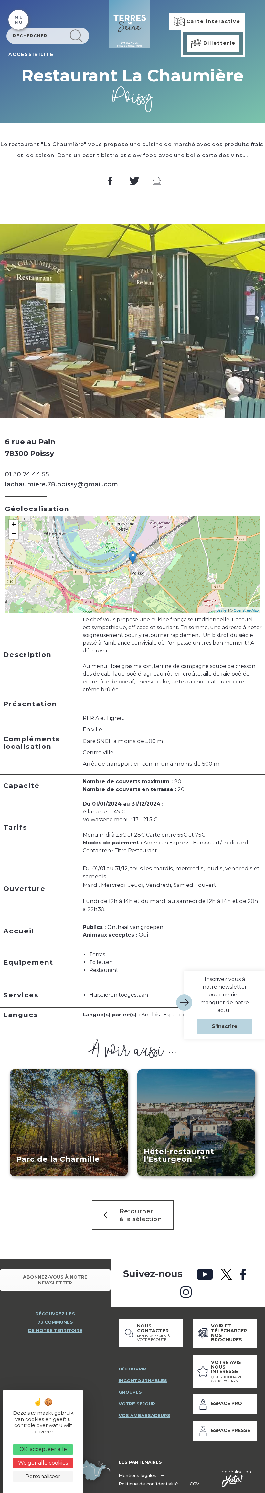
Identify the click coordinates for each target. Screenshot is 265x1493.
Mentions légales (137, 1475)
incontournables (143, 1380)
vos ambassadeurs (144, 1415)
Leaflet (222, 610)
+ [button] (14, 524)
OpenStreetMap (246, 610)
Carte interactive (212, 21)
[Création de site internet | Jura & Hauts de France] (232, 1481)
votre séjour (137, 1403)
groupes (130, 1392)
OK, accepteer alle (43, 1449)
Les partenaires (140, 1462)
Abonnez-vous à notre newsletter (55, 1280)
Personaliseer (43, 1476)
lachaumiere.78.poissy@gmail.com (61, 484)
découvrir (132, 1368)
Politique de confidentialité (148, 1483)
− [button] (14, 534)
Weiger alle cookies (43, 1463)
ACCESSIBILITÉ (31, 54)
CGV (194, 1483)
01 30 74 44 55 (27, 474)
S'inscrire (225, 1026)
